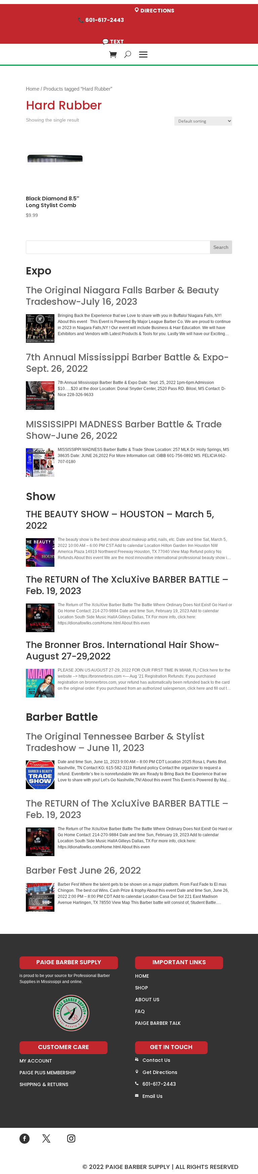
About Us (147, 999)
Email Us (152, 1096)
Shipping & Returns (43, 1084)
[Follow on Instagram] (71, 1139)
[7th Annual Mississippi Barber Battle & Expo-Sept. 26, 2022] (40, 395)
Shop (141, 987)
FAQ (140, 1011)
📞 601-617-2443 (101, 20)
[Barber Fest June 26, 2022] (40, 897)
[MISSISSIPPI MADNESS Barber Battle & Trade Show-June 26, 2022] (40, 462)
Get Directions (159, 1072)
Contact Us (156, 1060)
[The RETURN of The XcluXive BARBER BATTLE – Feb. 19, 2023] (40, 841)
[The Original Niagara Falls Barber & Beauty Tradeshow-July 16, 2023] (40, 328)
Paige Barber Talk (158, 1023)
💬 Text (113, 41)
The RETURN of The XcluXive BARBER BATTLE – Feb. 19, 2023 (127, 809)
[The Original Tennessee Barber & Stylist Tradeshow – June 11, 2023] (40, 774)
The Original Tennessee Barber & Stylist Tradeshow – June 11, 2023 (115, 742)
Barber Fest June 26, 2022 (83, 870)
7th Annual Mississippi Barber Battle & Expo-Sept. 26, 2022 (127, 363)
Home (32, 89)
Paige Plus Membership (47, 1072)
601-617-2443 (159, 1084)
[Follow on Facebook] (24, 1139)
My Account (35, 1060)
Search (220, 247)
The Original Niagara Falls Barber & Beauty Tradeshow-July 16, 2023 (122, 296)
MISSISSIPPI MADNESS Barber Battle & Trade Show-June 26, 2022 (124, 430)
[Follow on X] (46, 1139)
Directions (156, 10)
